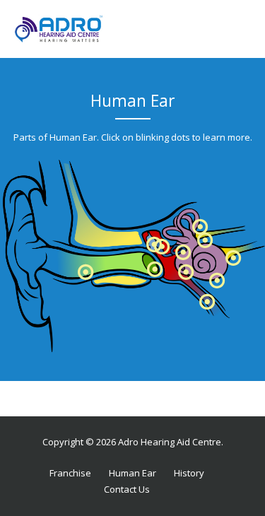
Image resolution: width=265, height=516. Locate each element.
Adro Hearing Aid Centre (169, 441)
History (189, 473)
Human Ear (132, 473)
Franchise (70, 473)
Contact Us (127, 489)
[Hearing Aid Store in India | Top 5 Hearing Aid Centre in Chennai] (59, 29)
